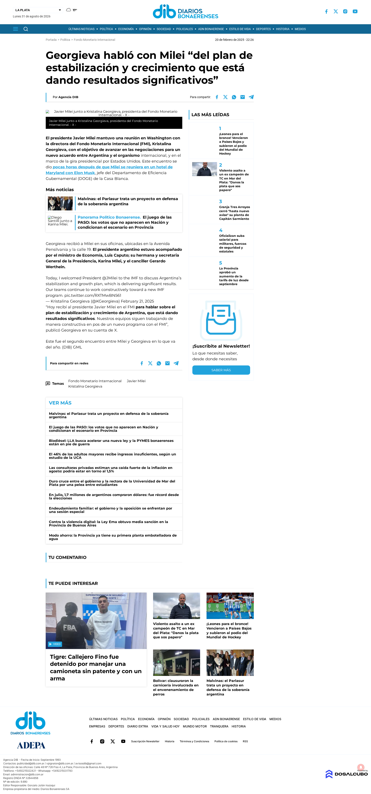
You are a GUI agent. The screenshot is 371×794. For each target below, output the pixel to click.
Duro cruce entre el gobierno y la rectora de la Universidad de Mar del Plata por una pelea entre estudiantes (112, 483)
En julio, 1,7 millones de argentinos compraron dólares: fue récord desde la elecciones (114, 496)
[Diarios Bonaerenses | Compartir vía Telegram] (251, 97)
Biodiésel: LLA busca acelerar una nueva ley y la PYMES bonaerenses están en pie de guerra (111, 442)
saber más (221, 370)
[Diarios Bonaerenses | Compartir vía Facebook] (216, 97)
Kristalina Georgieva (85, 386)
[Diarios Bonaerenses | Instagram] (345, 11)
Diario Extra (137, 726)
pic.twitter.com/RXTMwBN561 (92, 295)
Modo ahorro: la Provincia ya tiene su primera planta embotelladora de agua (113, 537)
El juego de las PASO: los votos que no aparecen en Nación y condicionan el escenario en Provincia (103, 429)
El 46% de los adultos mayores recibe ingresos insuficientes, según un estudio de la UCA (112, 456)
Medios (300, 29)
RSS (245, 741)
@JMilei (109, 278)
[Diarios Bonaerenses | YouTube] (355, 11)
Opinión (145, 29)
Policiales (184, 29)
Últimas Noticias (81, 29)
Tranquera (219, 726)
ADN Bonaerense (211, 29)
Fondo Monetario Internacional (95, 381)
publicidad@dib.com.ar (30, 763)
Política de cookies (225, 741)
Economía (126, 29)
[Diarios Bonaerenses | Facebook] (326, 11)
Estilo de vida (240, 29)
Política (106, 29)
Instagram (102, 741)
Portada (51, 39)
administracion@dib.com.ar (27, 774)
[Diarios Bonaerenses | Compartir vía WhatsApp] (234, 97)
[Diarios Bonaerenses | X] (335, 11)
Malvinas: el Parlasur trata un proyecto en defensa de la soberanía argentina (109, 415)
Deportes (263, 29)
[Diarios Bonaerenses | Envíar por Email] (242, 97)
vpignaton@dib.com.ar (59, 763)
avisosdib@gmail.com (88, 763)
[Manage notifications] (360, 767)
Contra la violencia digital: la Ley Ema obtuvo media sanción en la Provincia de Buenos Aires (108, 523)
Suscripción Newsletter (145, 741)
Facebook (91, 741)
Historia (282, 29)
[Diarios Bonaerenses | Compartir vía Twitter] (225, 97)
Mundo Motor (195, 726)
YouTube (123, 741)
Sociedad (164, 29)
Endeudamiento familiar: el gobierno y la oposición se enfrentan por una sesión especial (110, 510)
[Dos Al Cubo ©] (346, 777)
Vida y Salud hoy (165, 726)
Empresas (97, 726)
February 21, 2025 (137, 301)
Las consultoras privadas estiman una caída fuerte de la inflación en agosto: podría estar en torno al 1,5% (110, 469)
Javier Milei (136, 381)
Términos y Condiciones (194, 741)
